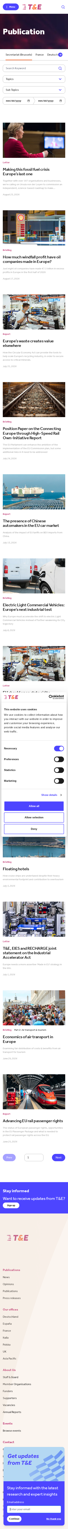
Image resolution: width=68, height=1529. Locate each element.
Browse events (12, 1430)
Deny (34, 828)
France (40, 54)
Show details (49, 794)
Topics (10, 79)
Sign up (11, 1205)
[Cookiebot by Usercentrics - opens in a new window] (49, 697)
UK (4, 1351)
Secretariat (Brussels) (19, 54)
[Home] (31, 7)
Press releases (12, 1298)
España (7, 1323)
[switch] (59, 759)
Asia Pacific (9, 1358)
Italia (6, 1337)
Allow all (34, 806)
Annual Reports (12, 1412)
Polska (6, 1344)
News (6, 1277)
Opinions (8, 1284)
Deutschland (10, 1316)
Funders (8, 1391)
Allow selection (34, 817)
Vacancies (9, 1405)
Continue (14, 1518)
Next (59, 1157)
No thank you (53, 1518)
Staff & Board (10, 1377)
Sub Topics (12, 89)
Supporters (10, 1398)
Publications (10, 1291)
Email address (15, 1502)
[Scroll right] (60, 55)
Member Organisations (17, 1384)
